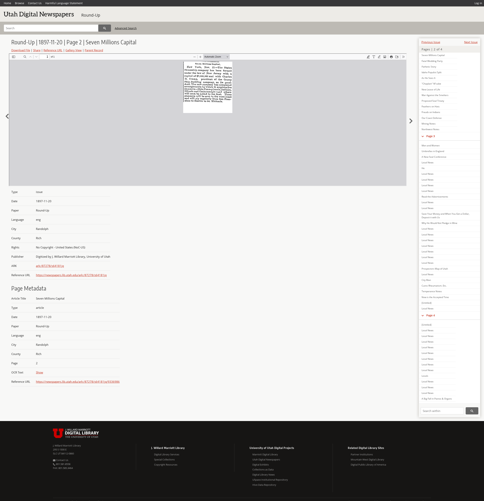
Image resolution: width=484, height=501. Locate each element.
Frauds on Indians (431, 112)
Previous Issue (430, 42)
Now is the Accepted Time (435, 297)
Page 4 (430, 315)
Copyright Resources (165, 464)
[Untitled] (426, 302)
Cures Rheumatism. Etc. (434, 285)
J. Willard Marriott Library (67, 445)
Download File (20, 50)
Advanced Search (126, 28)
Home (7, 3)
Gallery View (73, 50)
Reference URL (52, 50)
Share (36, 50)
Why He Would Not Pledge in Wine (439, 223)
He (423, 168)
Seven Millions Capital (433, 55)
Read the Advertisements (435, 196)
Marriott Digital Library (265, 454)
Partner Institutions (362, 454)
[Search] (104, 28)
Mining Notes (429, 123)
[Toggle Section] (422, 136)
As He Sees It (428, 78)
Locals (425, 375)
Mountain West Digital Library (367, 459)
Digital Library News (263, 474)
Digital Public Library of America (368, 464)
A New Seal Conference (434, 156)
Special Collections (164, 459)
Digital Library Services (166, 454)
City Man (426, 280)
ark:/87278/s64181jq (50, 266)
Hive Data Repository (264, 484)
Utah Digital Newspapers (266, 459)
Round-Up (90, 15)
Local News (428, 162)
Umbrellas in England (433, 151)
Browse (19, 3)
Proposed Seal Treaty (433, 100)
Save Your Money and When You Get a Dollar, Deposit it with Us (445, 215)
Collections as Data (263, 469)
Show (39, 372)
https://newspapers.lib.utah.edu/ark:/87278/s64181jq (71, 275)
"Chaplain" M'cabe (431, 83)
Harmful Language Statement (64, 3)
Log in (478, 3)
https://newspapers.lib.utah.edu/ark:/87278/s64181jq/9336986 (78, 381)
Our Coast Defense (432, 118)
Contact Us (35, 3)
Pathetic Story (429, 66)
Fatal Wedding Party (432, 61)
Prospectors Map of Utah (435, 268)
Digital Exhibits (260, 464)
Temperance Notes (432, 291)
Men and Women (431, 145)
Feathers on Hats (431, 106)
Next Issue (471, 42)
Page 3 (430, 136)
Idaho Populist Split (431, 72)
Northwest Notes (430, 129)
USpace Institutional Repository (270, 479)
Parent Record (94, 50)
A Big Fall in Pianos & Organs (437, 398)
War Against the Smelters (435, 95)
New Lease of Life (431, 89)
